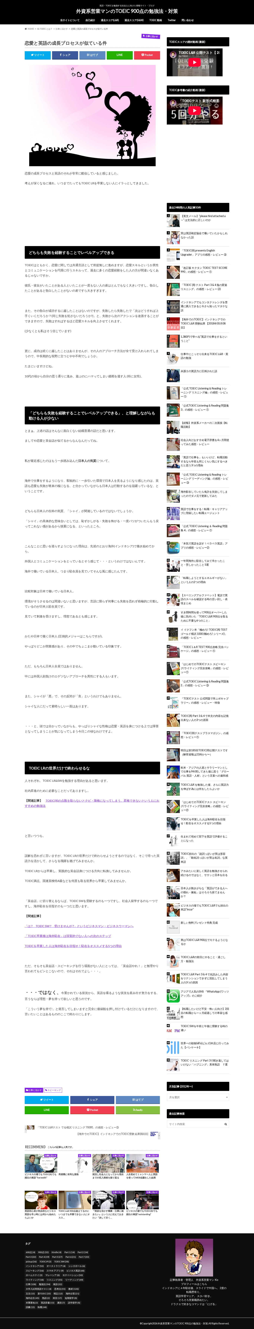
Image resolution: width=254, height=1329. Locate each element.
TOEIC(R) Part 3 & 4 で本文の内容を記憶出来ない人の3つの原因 (205, 717)
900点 (43, 1252)
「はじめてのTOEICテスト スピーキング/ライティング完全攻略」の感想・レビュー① (205, 668)
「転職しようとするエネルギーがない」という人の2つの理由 (204, 580)
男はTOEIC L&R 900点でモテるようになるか (204, 942)
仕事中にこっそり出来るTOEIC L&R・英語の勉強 (204, 356)
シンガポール (76, 1266)
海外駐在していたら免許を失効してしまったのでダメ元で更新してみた (204, 493)
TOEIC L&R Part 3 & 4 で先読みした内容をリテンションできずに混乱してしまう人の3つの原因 (204, 978)
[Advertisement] (92, 214)
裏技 (61, 1302)
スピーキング (54, 1090)
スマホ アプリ (55, 1270)
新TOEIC (44, 1293)
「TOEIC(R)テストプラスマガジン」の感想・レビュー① (205, 735)
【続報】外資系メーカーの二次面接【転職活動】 (204, 424)
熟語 (46, 1298)
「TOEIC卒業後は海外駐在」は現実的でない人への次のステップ (68, 936)
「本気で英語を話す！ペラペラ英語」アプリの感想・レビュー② (204, 545)
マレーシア (52, 1275)
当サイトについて (70, 20)
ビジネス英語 (75, 1270)
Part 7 (84, 1256)
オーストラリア (56, 1266)
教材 (73, 1288)
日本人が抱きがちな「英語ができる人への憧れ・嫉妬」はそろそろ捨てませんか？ (204, 892)
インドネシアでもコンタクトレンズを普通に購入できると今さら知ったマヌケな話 (204, 306)
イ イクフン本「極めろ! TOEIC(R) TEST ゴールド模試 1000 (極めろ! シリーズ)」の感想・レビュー (204, 633)
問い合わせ (188, 20)
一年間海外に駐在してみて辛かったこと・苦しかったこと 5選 (203, 562)
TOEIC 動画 (155, 20)
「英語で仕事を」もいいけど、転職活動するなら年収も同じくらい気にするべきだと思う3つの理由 (204, 461)
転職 (42, 1307)
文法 (30, 1293)
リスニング (54, 1279)
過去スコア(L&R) (110, 20)
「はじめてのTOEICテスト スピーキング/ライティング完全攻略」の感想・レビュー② (205, 806)
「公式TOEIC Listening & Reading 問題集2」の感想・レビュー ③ (205, 683)
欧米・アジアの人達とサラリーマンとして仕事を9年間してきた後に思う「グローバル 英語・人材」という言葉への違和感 (205, 771)
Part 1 (70, 1252)
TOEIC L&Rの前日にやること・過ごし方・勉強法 (203, 959)
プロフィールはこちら (194, 1283)
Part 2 (83, 1252)
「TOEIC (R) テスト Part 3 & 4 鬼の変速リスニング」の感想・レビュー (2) (204, 287)
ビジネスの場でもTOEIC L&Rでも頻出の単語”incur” (204, 907)
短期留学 (71, 1298)
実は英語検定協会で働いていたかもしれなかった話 (204, 235)
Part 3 (31, 1256)
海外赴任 (32, 1298)
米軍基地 (32, 1302)
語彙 (30, 1307)
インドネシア (35, 1266)
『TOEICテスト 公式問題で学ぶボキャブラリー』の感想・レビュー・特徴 (205, 700)
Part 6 (71, 1256)
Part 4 (44, 1256)
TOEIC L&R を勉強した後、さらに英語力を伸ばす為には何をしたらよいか (205, 786)
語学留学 (74, 1302)
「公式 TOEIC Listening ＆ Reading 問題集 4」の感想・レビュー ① (204, 528)
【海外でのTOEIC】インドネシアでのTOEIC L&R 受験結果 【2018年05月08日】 (203, 323)
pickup (31, 1261)
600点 (30, 1252)
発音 (57, 1298)
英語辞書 (47, 1302)
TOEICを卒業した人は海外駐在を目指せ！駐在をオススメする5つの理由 (73, 946)
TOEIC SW (61, 1261)
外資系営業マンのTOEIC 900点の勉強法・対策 (127, 11)
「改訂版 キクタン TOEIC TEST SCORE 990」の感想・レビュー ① (204, 269)
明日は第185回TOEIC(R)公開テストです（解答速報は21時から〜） (204, 752)
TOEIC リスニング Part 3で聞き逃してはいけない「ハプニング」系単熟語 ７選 (205, 1062)
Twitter (172, 20)
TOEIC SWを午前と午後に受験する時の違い (204, 1028)
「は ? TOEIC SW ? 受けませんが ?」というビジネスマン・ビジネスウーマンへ (79, 926)
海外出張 (72, 1293)
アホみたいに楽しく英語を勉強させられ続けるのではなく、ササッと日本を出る (204, 873)
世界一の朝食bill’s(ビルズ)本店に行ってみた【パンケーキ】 (205, 1045)
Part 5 (57, 1256)
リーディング (74, 1279)
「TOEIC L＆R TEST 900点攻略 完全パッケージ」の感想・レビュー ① (205, 649)
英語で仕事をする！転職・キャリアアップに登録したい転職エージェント (204, 511)
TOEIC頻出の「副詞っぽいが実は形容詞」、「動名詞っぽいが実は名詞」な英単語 (204, 857)
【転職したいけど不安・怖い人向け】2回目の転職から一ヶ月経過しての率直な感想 (205, 1012)
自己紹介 (90, 20)
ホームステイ (34, 1275)
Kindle (56, 1252)
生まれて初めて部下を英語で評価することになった (204, 838)
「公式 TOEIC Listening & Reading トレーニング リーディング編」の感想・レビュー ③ (204, 478)
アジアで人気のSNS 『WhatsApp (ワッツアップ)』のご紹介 (205, 993)
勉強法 (44, 1284)
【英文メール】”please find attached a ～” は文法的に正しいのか (203, 218)
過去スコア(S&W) (134, 20)
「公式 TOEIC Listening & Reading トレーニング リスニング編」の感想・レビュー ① (204, 392)
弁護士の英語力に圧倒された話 (199, 371)
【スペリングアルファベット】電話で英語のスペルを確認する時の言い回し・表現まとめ (204, 599)
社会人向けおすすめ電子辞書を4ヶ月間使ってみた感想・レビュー (205, 442)
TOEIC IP (45, 1261)
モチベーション (73, 1275)
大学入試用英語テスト (38, 1288)
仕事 (31, 1284)
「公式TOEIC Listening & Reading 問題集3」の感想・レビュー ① (205, 407)
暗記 (58, 1293)
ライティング (35, 1279)
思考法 (59, 1288)
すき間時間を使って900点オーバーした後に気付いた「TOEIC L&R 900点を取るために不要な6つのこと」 (204, 616)
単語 (57, 1284)
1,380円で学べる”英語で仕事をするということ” (204, 338)
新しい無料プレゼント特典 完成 (199, 922)
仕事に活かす (35, 1090)
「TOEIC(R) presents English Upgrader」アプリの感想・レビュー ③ (203, 252)
